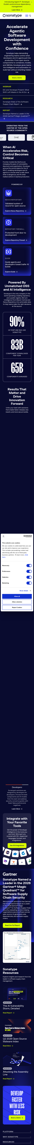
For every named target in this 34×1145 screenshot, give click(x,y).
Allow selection (17, 602)
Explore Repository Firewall (15, 240)
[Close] (31, 2)
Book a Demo (16, 1118)
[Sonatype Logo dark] (12, 17)
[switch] (29, 571)
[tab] (17, 798)
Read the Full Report (12, 925)
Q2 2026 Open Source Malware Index (15, 1040)
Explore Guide (10, 272)
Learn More (16, 10)
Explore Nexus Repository (14, 211)
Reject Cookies (17, 607)
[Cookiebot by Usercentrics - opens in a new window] (24, 536)
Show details (24, 590)
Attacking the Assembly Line (15, 1073)
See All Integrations (17, 845)
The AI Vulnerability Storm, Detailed (13, 1007)
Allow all (17, 596)
